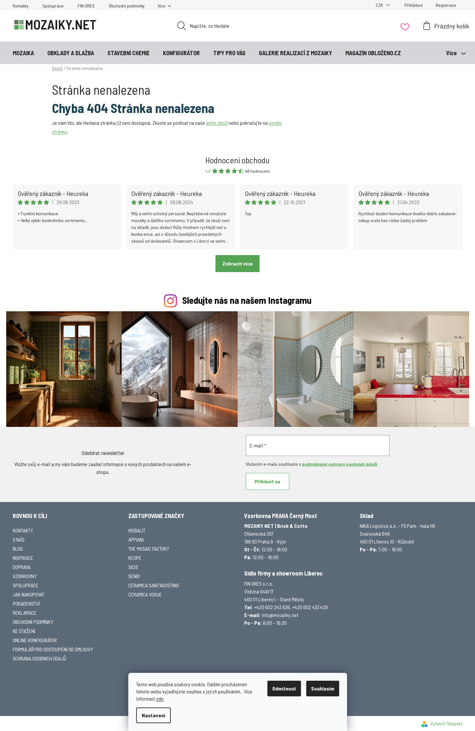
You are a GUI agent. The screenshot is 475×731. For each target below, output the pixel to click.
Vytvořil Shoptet (446, 723)
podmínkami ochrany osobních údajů (339, 464)
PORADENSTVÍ (26, 603)
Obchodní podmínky (127, 5)
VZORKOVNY (25, 576)
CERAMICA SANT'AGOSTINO (153, 585)
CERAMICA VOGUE (145, 594)
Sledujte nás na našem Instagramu (246, 300)
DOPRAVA (21, 567)
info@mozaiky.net (279, 615)
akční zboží (217, 123)
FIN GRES (86, 5)
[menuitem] (23, 53)
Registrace (446, 5)
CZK (380, 5)
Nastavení (153, 715)
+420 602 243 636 (272, 607)
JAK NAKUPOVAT (28, 594)
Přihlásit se (267, 481)
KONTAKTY (23, 530)
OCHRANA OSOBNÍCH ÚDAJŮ (39, 658)
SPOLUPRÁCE (26, 585)
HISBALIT (136, 530)
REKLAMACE (25, 612)
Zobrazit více (237, 263)
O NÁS (18, 539)
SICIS (133, 567)
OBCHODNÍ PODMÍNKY (33, 622)
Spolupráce (53, 5)
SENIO (134, 576)
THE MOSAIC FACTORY (148, 548)
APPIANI (136, 539)
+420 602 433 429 (310, 607)
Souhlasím (322, 688)
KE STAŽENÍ (24, 631)
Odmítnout (284, 688)
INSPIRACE (23, 558)
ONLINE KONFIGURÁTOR (35, 640)
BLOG (18, 548)
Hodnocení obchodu (237, 160)
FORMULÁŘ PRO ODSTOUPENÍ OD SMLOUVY (53, 649)
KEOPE (134, 558)
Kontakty (20, 5)
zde (160, 698)
